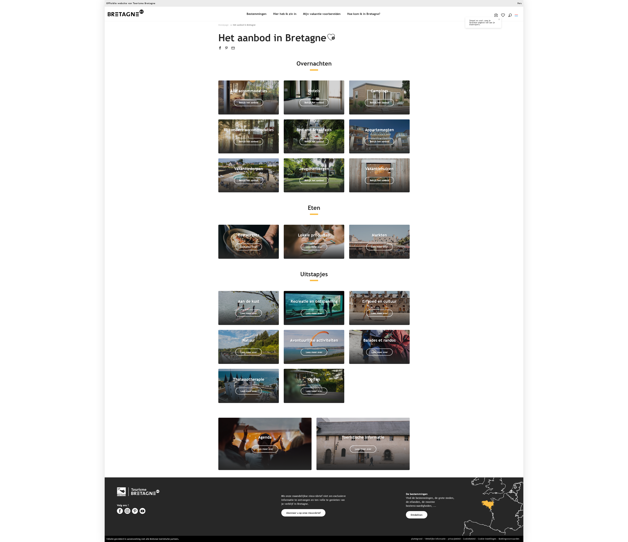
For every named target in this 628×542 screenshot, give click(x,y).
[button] (510, 15)
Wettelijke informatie (435, 539)
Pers (519, 3)
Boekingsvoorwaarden (509, 539)
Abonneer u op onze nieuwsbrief (303, 512)
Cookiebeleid (469, 539)
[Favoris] (503, 15)
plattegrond (416, 539)
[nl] (516, 15)
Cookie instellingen (487, 539)
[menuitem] (126, 13)
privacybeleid (454, 539)
